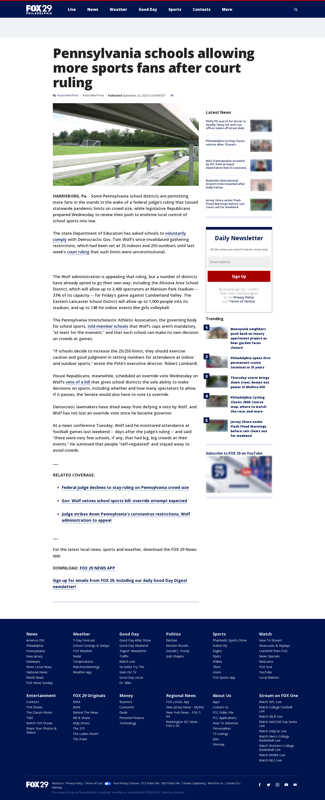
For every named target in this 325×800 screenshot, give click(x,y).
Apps (216, 702)
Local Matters (269, 677)
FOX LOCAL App (177, 702)
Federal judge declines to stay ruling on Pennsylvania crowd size (125, 487)
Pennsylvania (35, 651)
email (295, 784)
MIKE (76, 702)
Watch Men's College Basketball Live (274, 738)
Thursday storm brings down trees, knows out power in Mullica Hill (250, 382)
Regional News (181, 695)
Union (217, 672)
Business (125, 702)
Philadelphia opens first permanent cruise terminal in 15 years (251, 362)
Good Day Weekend (133, 645)
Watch (265, 634)
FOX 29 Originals (89, 695)
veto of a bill (78, 382)
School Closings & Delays (91, 645)
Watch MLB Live (271, 716)
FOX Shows (34, 707)
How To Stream (270, 640)
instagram (277, 784)
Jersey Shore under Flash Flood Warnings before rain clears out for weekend (225, 203)
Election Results (177, 645)
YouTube (265, 672)
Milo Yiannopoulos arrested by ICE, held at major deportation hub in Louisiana (226, 164)
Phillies (217, 661)
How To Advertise (225, 723)
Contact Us (221, 707)
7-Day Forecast (84, 640)
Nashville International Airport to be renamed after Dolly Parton (225, 183)
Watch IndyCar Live (273, 731)
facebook (259, 784)
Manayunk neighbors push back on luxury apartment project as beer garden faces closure (249, 338)
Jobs (216, 739)
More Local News (39, 667)
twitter (268, 784)
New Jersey (34, 656)
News (31, 634)
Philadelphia (34, 645)
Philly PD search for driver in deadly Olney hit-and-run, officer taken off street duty (226, 124)
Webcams (266, 661)
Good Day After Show (135, 640)
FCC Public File (223, 712)
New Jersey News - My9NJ (185, 707)
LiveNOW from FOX (273, 651)
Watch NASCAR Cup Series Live (278, 724)
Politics (173, 634)
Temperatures (83, 661)
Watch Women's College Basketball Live (276, 748)
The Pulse (80, 739)
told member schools (108, 326)
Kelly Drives (81, 723)
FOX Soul (265, 667)
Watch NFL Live (270, 702)
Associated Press (93, 95)
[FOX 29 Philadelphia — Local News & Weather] (40, 9)
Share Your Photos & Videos (41, 730)
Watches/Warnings (86, 667)
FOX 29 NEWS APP (97, 568)
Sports (219, 634)
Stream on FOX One (278, 695)
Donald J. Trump (177, 651)
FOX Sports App (224, 677)
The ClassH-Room (39, 712)
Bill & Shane (81, 718)
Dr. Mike (125, 683)
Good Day (129, 634)
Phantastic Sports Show (230, 640)
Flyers (217, 656)
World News (35, 677)
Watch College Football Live (275, 709)
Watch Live (127, 661)
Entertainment (41, 695)
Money (126, 695)
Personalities (222, 728)
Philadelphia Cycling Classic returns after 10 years (225, 142)
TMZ (29, 718)
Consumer (126, 707)
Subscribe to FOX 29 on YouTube (234, 453)
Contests (32, 702)
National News (37, 672)
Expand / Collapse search (296, 9)
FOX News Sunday (39, 683)
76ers (217, 667)
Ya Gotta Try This (131, 667)
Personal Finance (131, 718)
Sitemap (218, 744)
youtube (286, 784)
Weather (81, 634)
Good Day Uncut (131, 677)
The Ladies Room (85, 734)
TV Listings (220, 734)
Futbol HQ (220, 645)
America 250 (35, 640)
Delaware (33, 661)
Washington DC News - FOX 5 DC (182, 724)
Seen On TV (127, 672)
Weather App (82, 672)
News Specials (269, 656)
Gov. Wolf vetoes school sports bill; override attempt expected (124, 500)
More (227, 9)
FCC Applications (225, 718)
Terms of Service (242, 301)
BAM (76, 707)
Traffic (124, 656)
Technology (127, 723)
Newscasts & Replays (274, 645)
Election (171, 640)
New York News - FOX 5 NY (183, 714)
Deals (123, 712)
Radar (77, 656)
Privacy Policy (243, 297)
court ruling (78, 251)
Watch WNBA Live (272, 755)
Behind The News (85, 712)
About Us (222, 695)
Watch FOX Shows (39, 723)
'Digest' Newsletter (133, 651)
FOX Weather (82, 651)
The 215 (79, 728)
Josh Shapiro (175, 656)
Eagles (217, 651)
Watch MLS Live (270, 760)
